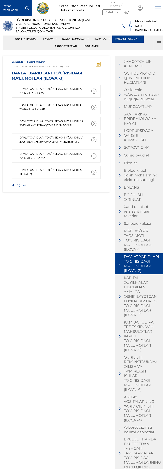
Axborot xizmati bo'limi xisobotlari (139, 429)
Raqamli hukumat (126, 38)
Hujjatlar (100, 38)
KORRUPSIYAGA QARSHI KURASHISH (138, 135)
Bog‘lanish (91, 46)
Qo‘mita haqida (25, 38)
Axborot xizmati (66, 46)
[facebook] (13, 185)
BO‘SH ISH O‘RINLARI (133, 197)
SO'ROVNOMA (136, 147)
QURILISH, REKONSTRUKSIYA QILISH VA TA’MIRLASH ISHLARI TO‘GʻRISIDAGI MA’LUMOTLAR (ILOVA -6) (141, 373)
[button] (158, 8)
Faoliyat (48, 38)
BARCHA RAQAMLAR (149, 30)
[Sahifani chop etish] (98, 64)
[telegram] (24, 185)
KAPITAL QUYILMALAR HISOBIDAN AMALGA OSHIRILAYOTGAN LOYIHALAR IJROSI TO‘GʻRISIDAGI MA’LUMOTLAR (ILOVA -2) (141, 296)
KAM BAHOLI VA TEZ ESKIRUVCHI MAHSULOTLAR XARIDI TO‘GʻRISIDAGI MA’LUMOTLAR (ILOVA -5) (139, 336)
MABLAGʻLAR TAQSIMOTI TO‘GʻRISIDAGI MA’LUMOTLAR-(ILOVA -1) (138, 240)
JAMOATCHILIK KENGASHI (138, 63)
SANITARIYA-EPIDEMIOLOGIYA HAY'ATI (140, 119)
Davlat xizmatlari (74, 38)
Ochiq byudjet (136, 155)
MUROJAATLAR (138, 106)
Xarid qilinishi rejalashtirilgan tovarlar (137, 211)
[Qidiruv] (123, 26)
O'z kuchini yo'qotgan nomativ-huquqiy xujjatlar (141, 94)
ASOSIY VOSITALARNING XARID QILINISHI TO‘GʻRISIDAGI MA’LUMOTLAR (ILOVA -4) (139, 408)
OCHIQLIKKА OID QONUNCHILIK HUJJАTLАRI (139, 78)
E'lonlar (130, 163)
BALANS (131, 187)
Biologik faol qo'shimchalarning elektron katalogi (140, 175)
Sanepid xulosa (137, 223)
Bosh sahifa (17, 62)
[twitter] (18, 185)
